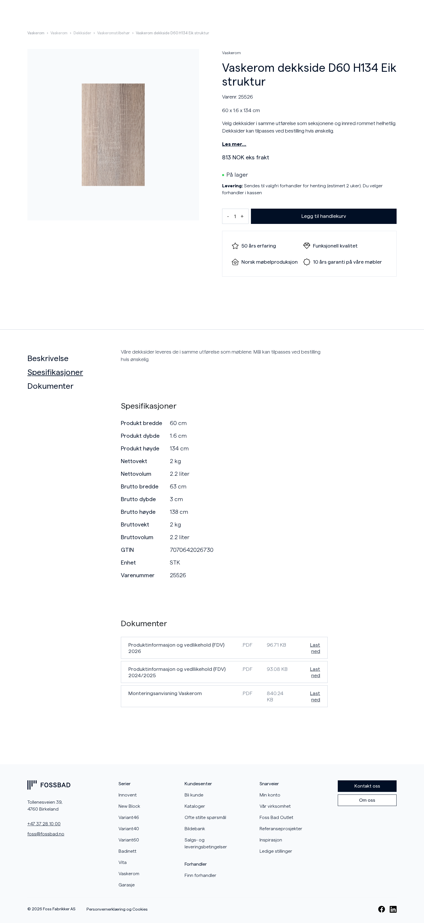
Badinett (127, 851)
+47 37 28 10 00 (44, 824)
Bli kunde (194, 795)
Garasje (127, 885)
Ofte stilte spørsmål (205, 817)
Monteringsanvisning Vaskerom (165, 693)
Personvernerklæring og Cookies (117, 909)
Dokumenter (50, 386)
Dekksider (82, 33)
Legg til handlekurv (323, 216)
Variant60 (129, 840)
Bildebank (195, 828)
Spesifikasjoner (55, 372)
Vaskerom (35, 33)
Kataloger (195, 806)
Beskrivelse (48, 358)
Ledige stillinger (276, 851)
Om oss (367, 800)
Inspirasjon (271, 840)
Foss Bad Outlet (276, 817)
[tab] (71, 358)
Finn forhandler (200, 875)
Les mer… (234, 144)
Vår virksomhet (275, 806)
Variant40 (129, 828)
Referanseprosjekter (281, 828)
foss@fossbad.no (45, 834)
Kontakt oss (367, 786)
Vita (123, 862)
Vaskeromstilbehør (113, 33)
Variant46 (129, 817)
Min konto (270, 795)
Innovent (128, 795)
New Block (129, 806)
